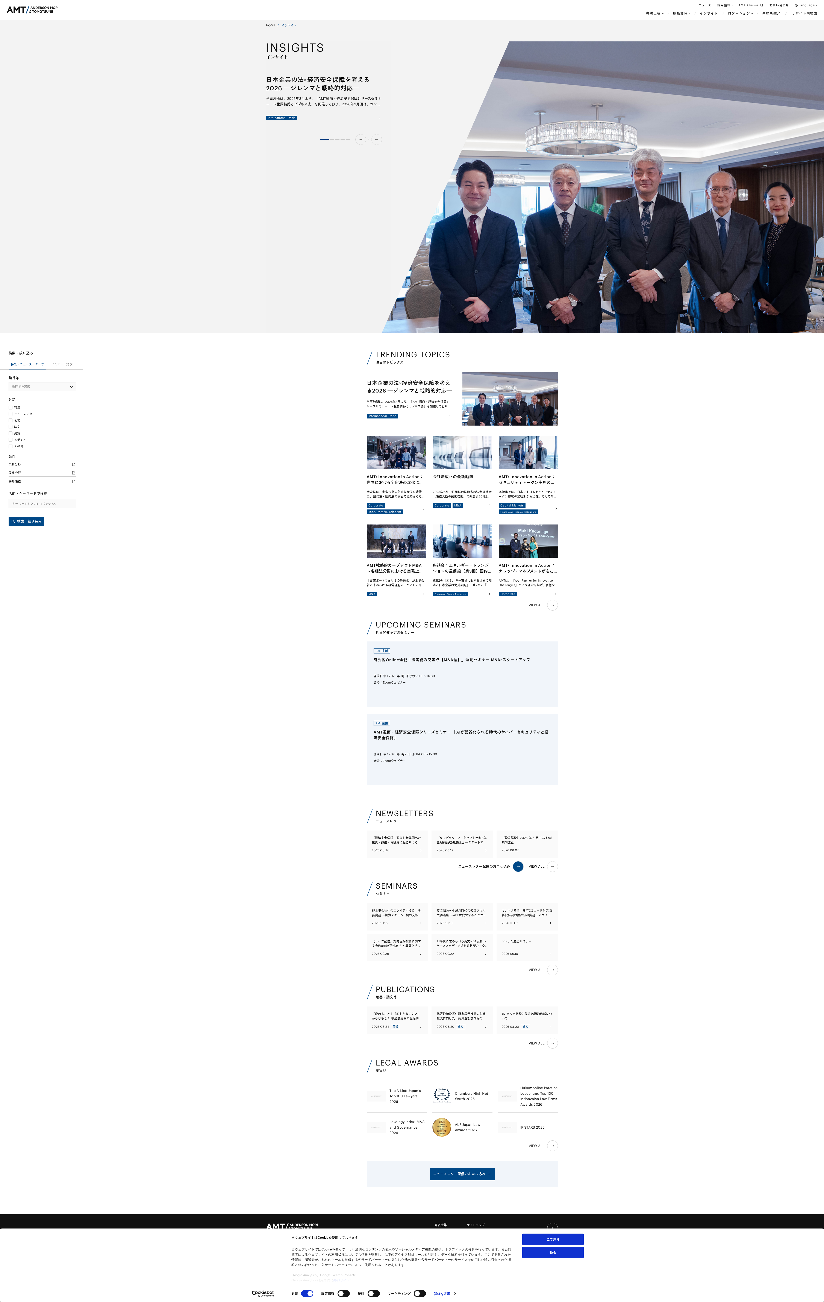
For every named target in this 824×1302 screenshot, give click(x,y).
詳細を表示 (442, 1293)
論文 (17, 426)
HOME (270, 25)
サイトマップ (476, 1225)
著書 (17, 420)
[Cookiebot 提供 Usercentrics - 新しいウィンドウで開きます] (263, 1293)
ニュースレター (24, 413)
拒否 (553, 1252)
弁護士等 (441, 1225)
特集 (17, 407)
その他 (18, 446)
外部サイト (341, 1280)
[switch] (344, 1293)
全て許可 (553, 1239)
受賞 (17, 433)
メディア (20, 439)
